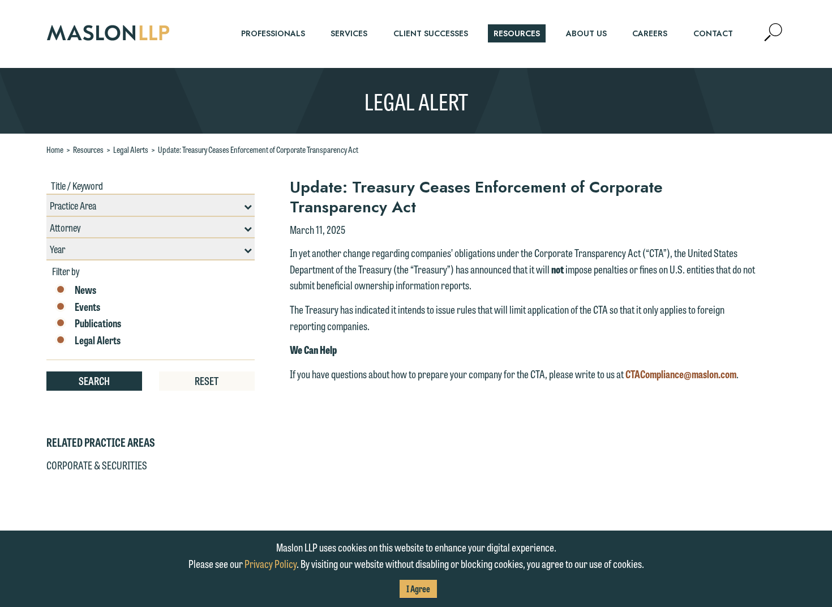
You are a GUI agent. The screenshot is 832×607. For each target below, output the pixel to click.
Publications (98, 323)
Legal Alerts (130, 149)
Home (54, 149)
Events (87, 307)
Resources (88, 149)
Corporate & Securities (96, 465)
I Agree (418, 588)
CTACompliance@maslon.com (680, 374)
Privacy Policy (271, 563)
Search (94, 380)
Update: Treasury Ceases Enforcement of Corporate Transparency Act (258, 149)
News (85, 290)
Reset (206, 380)
